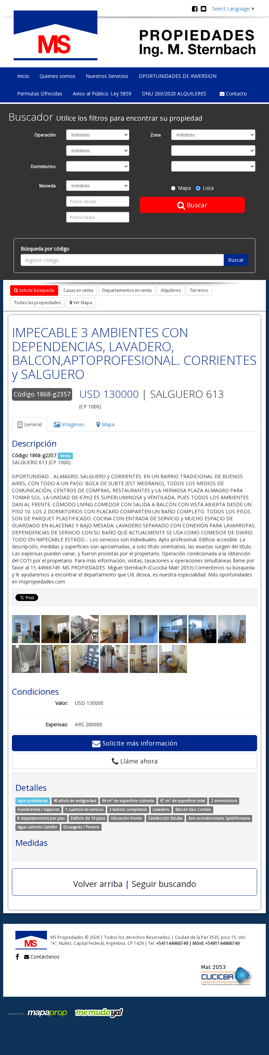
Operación (45, 135)
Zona (155, 135)
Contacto (236, 93)
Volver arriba (98, 883)
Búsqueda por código (45, 248)
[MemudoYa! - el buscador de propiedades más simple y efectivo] (97, 1012)
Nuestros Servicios (107, 76)
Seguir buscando (164, 883)
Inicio (23, 76)
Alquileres (171, 290)
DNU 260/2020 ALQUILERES (174, 93)
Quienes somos (57, 76)
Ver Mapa (82, 303)
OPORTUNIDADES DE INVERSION (177, 76)
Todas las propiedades (37, 303)
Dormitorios (43, 166)
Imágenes (72, 424)
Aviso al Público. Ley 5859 (102, 93)
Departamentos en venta (127, 290)
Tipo (51, 150)
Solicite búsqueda (36, 290)
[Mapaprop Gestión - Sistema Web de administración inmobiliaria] (38, 1012)
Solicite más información (139, 743)
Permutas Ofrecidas (39, 93)
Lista (208, 188)
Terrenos (199, 290)
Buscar (196, 205)
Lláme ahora (138, 761)
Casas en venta (78, 290)
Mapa (184, 188)
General (32, 424)
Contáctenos (44, 956)
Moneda (47, 185)
